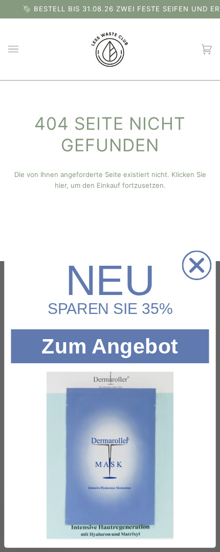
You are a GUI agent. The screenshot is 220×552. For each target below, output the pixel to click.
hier (61, 185)
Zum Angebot (109, 346)
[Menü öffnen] (23, 49)
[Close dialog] (197, 265)
